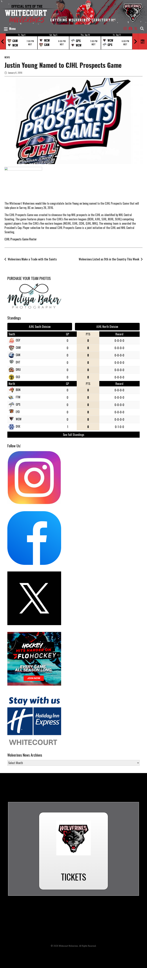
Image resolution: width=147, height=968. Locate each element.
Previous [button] (2, 41)
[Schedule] (142, 41)
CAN (18, 355)
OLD (18, 377)
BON (18, 390)
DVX (18, 426)
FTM (18, 397)
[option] (21, 41)
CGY (18, 340)
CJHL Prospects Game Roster (20, 239)
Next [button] (135, 41)
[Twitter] (135, 29)
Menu (12, 28)
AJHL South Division (40, 326)
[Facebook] (130, 29)
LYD (18, 412)
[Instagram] (125, 29)
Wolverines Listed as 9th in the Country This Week (109, 259)
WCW (19, 419)
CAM (18, 347)
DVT (18, 362)
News (7, 57)
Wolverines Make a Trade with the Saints (32, 259)
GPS (18, 404)
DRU (18, 369)
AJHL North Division (107, 326)
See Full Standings (73, 434)
